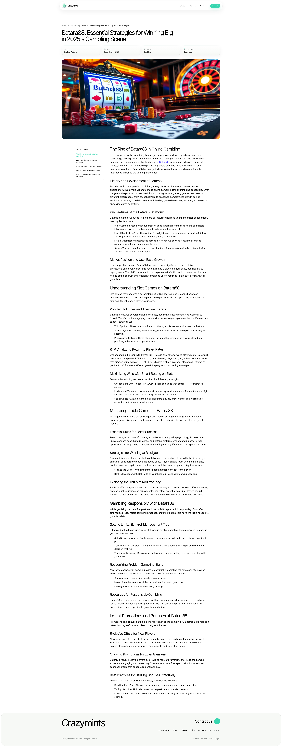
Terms (211, 739)
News (70, 26)
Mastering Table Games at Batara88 (88, 166)
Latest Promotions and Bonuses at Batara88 (88, 175)
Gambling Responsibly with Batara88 (89, 170)
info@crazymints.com (200, 730)
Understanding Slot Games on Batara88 (86, 161)
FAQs (184, 730)
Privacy (204, 739)
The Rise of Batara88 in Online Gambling (87, 155)
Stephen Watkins (70, 52)
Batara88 (164, 162)
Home (64, 26)
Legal (217, 739)
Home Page (164, 730)
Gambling (76, 26)
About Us (195, 739)
